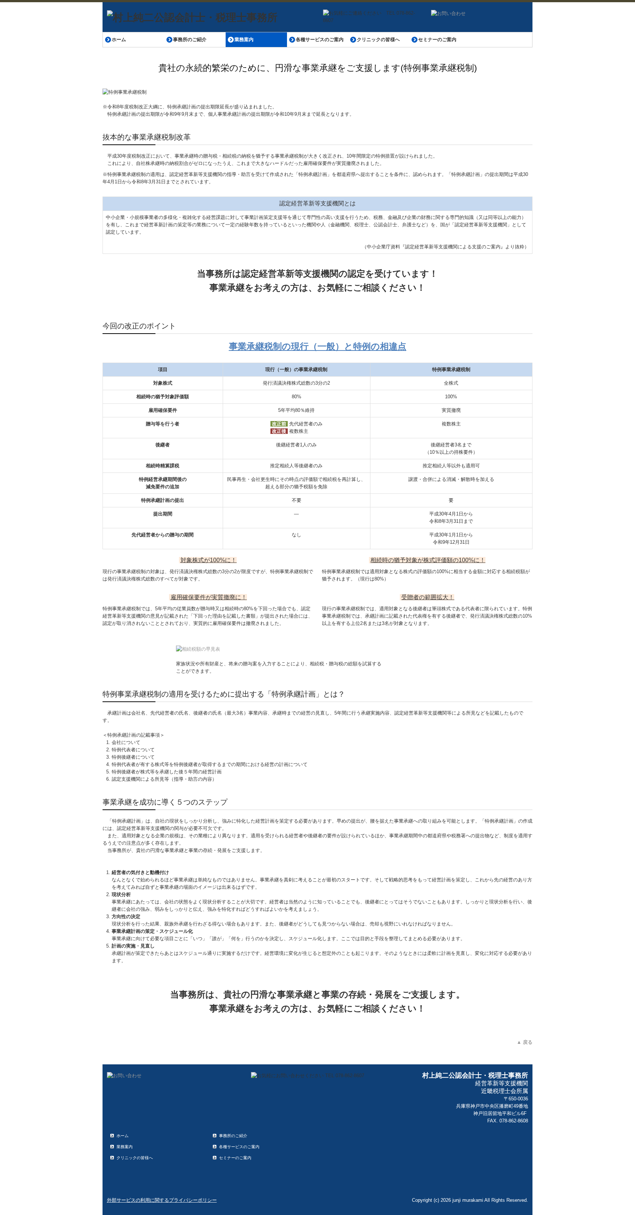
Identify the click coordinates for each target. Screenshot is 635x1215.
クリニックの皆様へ (378, 39)
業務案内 (244, 39)
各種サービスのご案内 (320, 39)
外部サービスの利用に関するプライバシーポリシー (162, 1200)
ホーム (119, 39)
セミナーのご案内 (437, 39)
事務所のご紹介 (190, 39)
